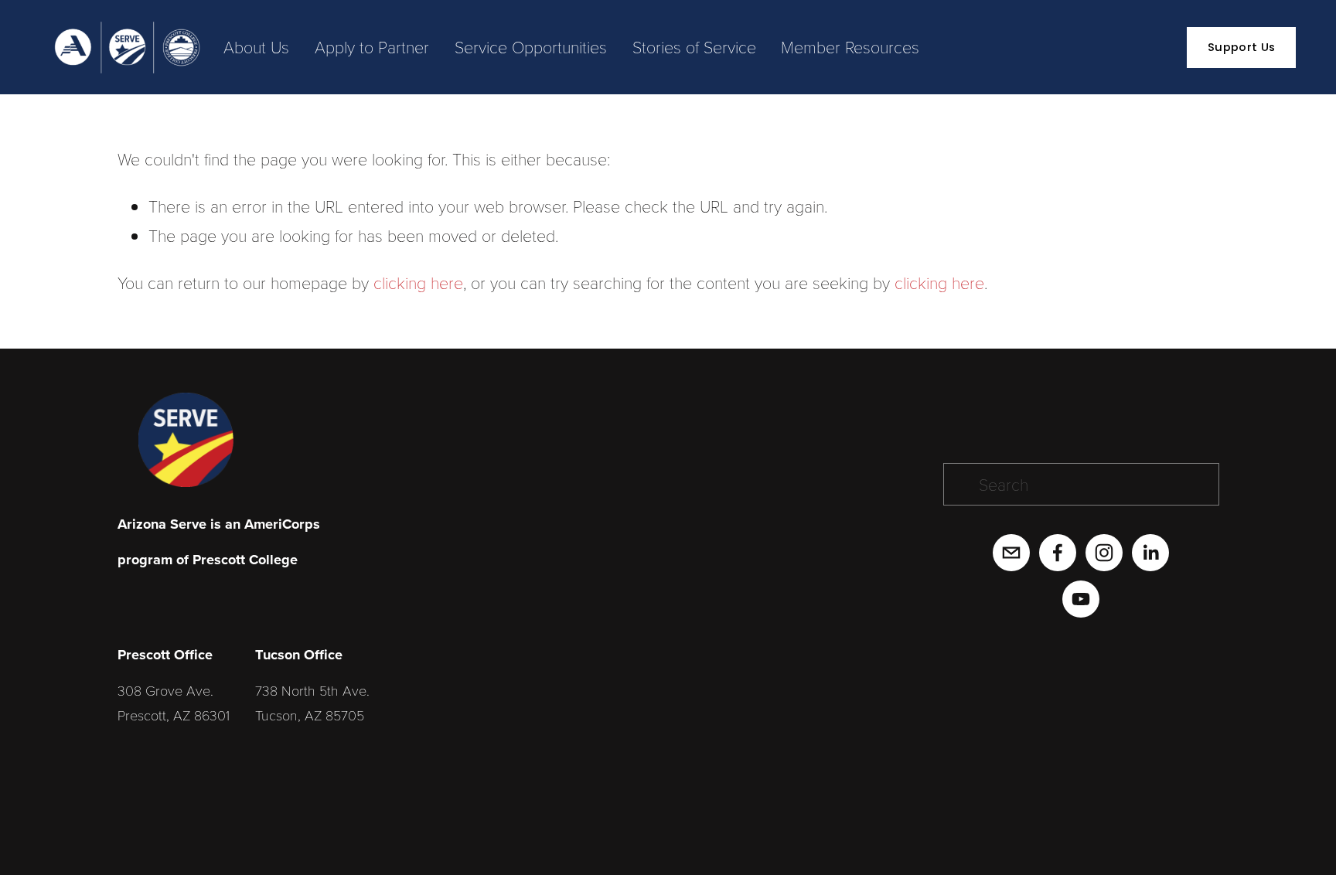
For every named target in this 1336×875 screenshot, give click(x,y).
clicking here (418, 282)
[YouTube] (1080, 599)
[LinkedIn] (1150, 552)
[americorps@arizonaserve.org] (1011, 552)
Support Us (1241, 47)
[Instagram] (1104, 552)
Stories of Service (694, 47)
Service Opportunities (531, 47)
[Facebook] (1057, 552)
